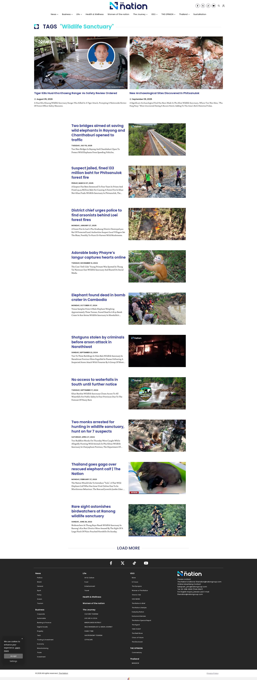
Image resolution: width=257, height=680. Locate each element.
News (53, 14)
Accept (13, 656)
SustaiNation (199, 14)
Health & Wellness (95, 14)
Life (78, 14)
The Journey (139, 14)
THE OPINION (167, 14)
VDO (153, 14)
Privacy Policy (212, 673)
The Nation (63, 673)
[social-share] (198, 6)
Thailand (183, 14)
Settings (13, 661)
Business (66, 14)
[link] (81, 74)
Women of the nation (118, 14)
